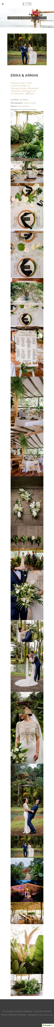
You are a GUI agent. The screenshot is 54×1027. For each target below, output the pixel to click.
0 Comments (18, 93)
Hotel (16, 85)
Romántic (15, 91)
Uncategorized (28, 91)
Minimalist (33, 88)
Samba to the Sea (46, 1015)
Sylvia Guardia (30, 103)
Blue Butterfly (24, 106)
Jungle (23, 85)
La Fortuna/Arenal (20, 87)
